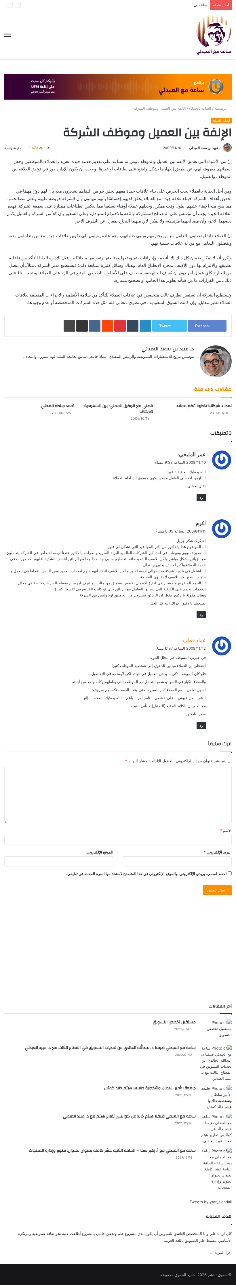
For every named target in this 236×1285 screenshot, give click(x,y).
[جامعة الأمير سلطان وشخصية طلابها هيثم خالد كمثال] (216, 1098)
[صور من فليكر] (162, 365)
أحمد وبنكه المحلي (57, 406)
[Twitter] (176, 365)
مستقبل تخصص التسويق (174, 1022)
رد (201, 497)
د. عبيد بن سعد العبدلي (205, 148)
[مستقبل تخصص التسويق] (216, 1030)
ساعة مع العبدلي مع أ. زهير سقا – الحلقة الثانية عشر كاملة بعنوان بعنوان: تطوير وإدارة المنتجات (112, 1150)
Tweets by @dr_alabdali (211, 1202)
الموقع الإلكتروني (100, 852)
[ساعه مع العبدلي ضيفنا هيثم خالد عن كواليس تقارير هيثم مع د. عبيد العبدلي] (216, 1129)
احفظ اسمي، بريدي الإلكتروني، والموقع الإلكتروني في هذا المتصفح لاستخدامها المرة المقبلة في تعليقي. (146, 873)
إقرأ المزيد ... (221, 1252)
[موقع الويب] (190, 365)
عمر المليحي (192, 454)
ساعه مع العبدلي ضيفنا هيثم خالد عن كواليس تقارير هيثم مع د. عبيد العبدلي (129, 1116)
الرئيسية (221, 108)
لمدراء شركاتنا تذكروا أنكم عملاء (204, 406)
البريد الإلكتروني (218, 852)
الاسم (226, 830)
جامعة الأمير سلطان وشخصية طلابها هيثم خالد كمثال (150, 1088)
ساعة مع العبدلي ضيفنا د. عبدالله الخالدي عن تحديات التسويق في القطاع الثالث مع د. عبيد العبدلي (110, 1048)
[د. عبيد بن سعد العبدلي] (214, 34)
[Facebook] (183, 365)
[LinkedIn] (169, 365)
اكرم (201, 523)
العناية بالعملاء (200, 108)
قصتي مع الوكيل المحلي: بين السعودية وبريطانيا (118, 408)
